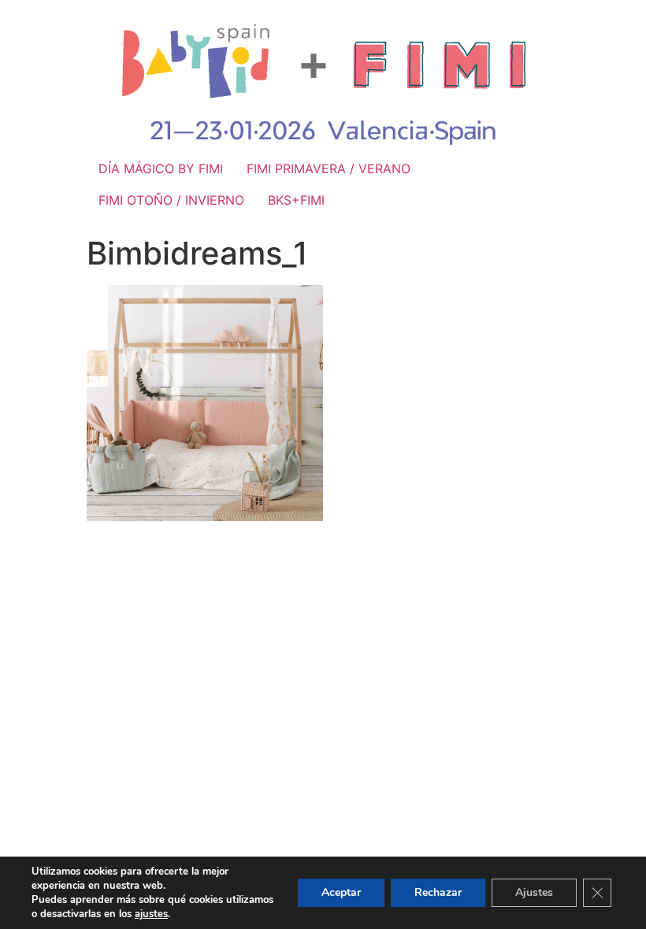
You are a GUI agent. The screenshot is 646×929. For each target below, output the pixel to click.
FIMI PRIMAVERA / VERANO (328, 168)
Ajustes (534, 892)
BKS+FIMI (296, 200)
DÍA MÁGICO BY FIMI (160, 168)
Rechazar (438, 892)
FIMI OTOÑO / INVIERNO (171, 200)
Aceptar (341, 892)
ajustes (151, 914)
